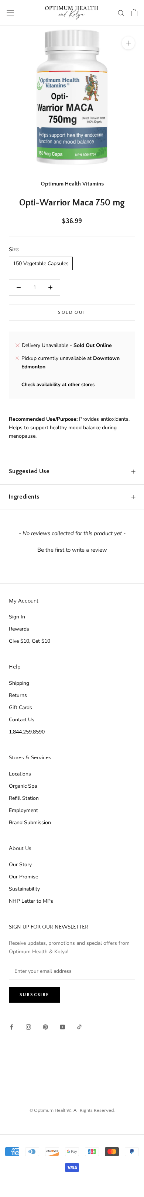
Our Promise (23, 876)
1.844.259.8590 (27, 731)
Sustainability (24, 888)
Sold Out (72, 312)
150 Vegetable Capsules (41, 263)
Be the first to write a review (72, 550)
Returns (18, 695)
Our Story (20, 864)
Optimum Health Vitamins (72, 184)
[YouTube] (62, 1027)
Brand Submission (30, 822)
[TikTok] (79, 1027)
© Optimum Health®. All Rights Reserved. (72, 1110)
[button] (72, 549)
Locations (20, 773)
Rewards (19, 628)
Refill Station (24, 798)
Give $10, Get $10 (29, 641)
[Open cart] (134, 12)
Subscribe (34, 994)
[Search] (121, 13)
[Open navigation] (10, 12)
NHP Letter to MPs (31, 901)
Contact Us (21, 719)
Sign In (17, 616)
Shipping (19, 683)
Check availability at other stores (58, 384)
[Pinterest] (45, 1027)
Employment (23, 810)
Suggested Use (29, 471)
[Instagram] (28, 1027)
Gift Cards (20, 707)
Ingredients (24, 496)
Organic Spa (23, 786)
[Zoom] (128, 43)
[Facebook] (11, 1027)
